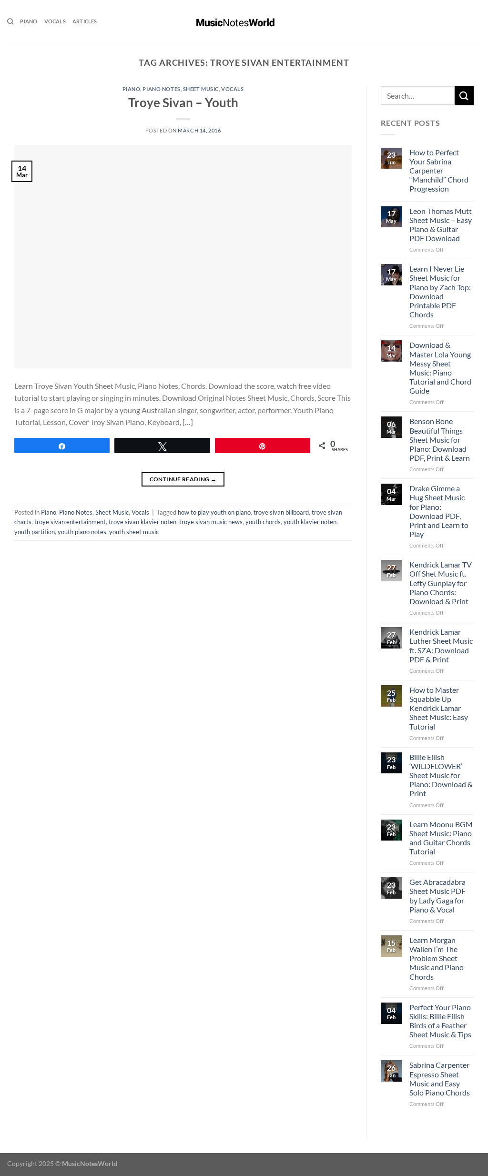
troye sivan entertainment (70, 522)
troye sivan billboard (281, 512)
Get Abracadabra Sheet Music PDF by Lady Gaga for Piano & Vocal (437, 895)
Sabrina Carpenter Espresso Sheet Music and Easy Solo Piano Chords (439, 1078)
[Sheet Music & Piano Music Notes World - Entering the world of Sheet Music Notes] (244, 21)
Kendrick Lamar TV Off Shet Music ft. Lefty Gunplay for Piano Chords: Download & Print (440, 583)
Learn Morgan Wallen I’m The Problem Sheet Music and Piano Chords (436, 958)
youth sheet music (134, 532)
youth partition (34, 532)
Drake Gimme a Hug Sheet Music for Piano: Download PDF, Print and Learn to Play (438, 511)
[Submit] (464, 95)
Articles (84, 21)
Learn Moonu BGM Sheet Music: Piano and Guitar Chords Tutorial (441, 838)
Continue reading (183, 479)
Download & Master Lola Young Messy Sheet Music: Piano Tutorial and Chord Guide (440, 367)
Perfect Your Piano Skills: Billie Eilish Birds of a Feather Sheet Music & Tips (440, 1021)
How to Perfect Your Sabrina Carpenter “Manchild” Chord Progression (438, 170)
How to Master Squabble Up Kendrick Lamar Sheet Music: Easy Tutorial (438, 708)
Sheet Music (201, 89)
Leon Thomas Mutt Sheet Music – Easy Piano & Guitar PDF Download (440, 224)
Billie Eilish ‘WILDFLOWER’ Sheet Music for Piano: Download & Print (441, 775)
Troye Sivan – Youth (183, 102)
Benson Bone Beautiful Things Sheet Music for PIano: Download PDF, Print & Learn (439, 439)
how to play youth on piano (214, 512)
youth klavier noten (310, 522)
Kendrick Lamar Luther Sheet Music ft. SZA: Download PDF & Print (441, 645)
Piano (28, 21)
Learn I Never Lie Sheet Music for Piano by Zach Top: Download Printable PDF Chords (440, 291)
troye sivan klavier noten (142, 522)
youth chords (263, 522)
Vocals (55, 21)
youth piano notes (82, 532)
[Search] (10, 21)
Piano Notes (161, 89)
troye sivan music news (211, 522)
